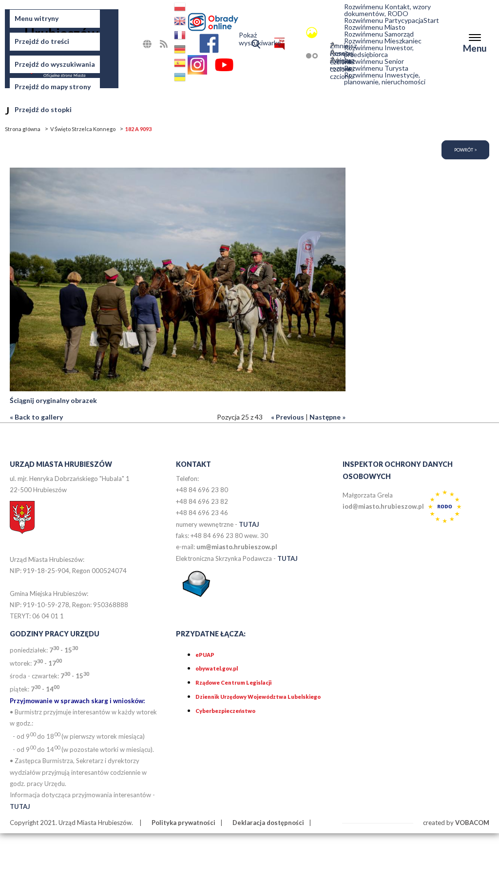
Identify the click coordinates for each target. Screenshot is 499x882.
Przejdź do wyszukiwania (55, 64)
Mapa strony (158, 46)
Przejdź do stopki (43, 109)
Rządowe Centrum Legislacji (233, 682)
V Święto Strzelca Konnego (82, 129)
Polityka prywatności (183, 822)
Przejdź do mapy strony (53, 86)
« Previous (287, 417)
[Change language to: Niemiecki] (181, 50)
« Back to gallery (36, 417)
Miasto (374, 27)
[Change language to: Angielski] (181, 22)
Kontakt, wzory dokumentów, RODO (387, 10)
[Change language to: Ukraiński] (181, 78)
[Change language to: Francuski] (181, 36)
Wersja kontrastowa (298, 56)
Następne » (327, 417)
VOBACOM (472, 822)
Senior (374, 61)
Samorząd (379, 34)
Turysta (376, 68)
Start (431, 20)
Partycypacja (383, 20)
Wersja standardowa (298, 32)
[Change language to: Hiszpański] (181, 64)
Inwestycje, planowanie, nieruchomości (384, 78)
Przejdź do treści (42, 41)
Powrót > (465, 150)
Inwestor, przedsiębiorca (379, 51)
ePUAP (204, 655)
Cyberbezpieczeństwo (225, 711)
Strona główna (22, 129)
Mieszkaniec (383, 41)
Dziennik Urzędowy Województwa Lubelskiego (258, 696)
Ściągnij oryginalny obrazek (53, 400)
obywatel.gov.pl (216, 668)
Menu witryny (36, 18)
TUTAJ (249, 524)
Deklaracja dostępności (268, 822)
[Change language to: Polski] (181, 8)
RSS (173, 43)
